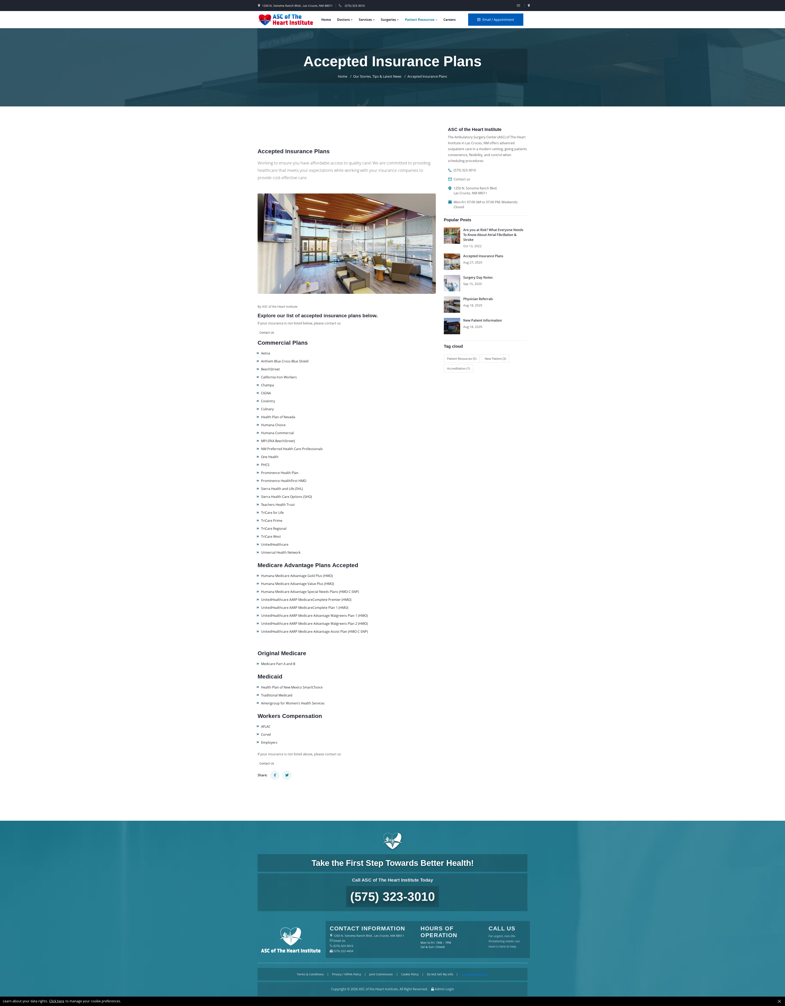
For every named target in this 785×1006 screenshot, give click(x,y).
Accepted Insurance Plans (483, 256)
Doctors (344, 19)
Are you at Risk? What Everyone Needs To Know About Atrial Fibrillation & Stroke (493, 235)
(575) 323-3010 (355, 6)
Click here (56, 1001)
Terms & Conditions (310, 974)
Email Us (339, 941)
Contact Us (266, 332)
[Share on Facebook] (274, 775)
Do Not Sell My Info (440, 974)
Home (326, 19)
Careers (449, 19)
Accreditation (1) (458, 368)
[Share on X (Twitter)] (287, 775)
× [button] (779, 1001)
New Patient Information (482, 320)
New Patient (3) (495, 359)
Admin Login (444, 989)
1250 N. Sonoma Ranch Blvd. (475, 190)
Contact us (462, 179)
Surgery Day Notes (478, 277)
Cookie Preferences (475, 974)
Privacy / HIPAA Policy (346, 974)
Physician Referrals (478, 299)
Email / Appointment (498, 19)
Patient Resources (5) (461, 359)
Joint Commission (381, 974)
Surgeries (389, 19)
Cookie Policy (410, 974)
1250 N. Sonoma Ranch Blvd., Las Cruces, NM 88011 (297, 6)
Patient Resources (420, 19)
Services (366, 19)
